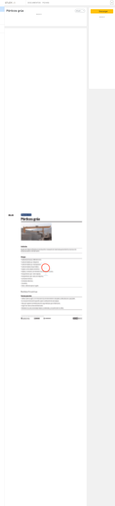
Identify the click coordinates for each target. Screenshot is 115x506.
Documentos (34, 2)
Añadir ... (79, 11)
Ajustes (2, 37)
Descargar (103, 11)
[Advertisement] (46, 20)
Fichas (45, 2)
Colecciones (2, 20)
